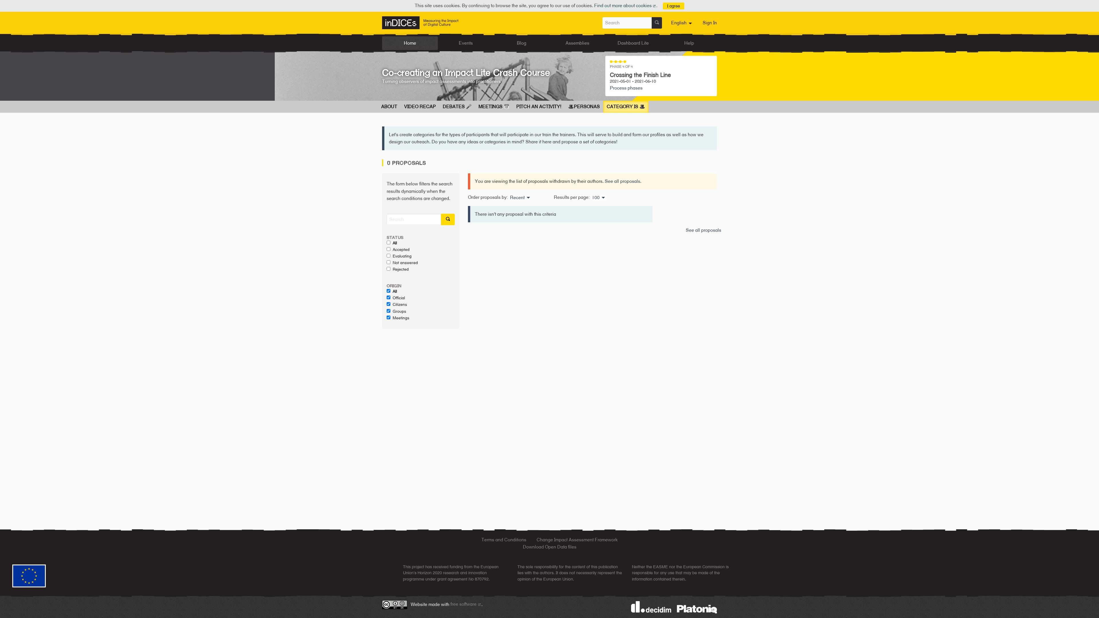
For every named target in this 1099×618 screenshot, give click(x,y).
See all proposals (622, 181)
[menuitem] (682, 22)
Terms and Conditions (503, 539)
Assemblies (577, 43)
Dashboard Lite (633, 43)
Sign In (710, 22)
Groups (399, 311)
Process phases (626, 88)
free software (465, 604)
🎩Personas (584, 106)
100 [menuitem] (596, 197)
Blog (521, 43)
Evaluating (402, 256)
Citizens (400, 304)
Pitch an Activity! (538, 106)
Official (399, 298)
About (389, 106)
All (395, 243)
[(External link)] (697, 608)
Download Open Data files (549, 547)
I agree (673, 5)
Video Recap (420, 106)
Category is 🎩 (626, 106)
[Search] (657, 23)
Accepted (401, 249)
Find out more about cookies (625, 5)
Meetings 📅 (494, 106)
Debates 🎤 (457, 106)
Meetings (401, 318)
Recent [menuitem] (517, 197)
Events (466, 43)
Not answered (405, 262)
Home (410, 43)
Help (689, 43)
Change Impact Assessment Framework (577, 539)
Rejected (401, 269)
